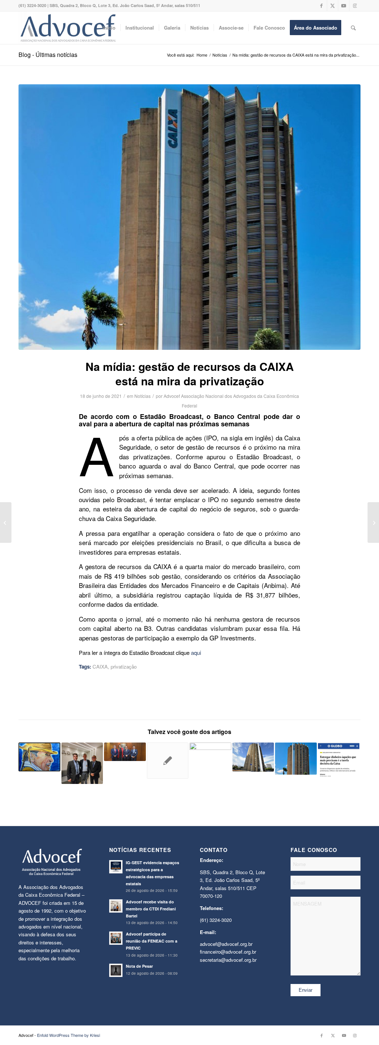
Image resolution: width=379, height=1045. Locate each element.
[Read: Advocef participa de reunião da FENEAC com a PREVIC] (116, 938)
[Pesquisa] (353, 27)
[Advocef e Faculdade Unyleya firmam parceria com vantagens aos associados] (5, 522)
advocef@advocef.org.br (226, 943)
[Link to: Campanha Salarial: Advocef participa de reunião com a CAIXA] (253, 757)
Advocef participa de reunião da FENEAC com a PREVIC (151, 941)
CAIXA (100, 666)
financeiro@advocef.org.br (228, 951)
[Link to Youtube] (343, 5)
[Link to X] (332, 5)
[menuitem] (109, 27)
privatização (124, 666)
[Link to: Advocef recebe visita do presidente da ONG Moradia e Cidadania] (82, 763)
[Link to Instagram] (354, 5)
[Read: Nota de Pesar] (116, 970)
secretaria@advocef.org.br (228, 959)
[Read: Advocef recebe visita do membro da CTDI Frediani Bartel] (116, 906)
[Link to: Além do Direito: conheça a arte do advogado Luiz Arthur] (39, 757)
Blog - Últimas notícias (48, 54)
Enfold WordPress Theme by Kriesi (68, 1035)
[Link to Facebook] (321, 5)
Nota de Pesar (139, 966)
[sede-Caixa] (189, 217)
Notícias (142, 396)
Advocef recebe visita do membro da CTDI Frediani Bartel (151, 909)
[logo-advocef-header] (68, 27)
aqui (196, 652)
